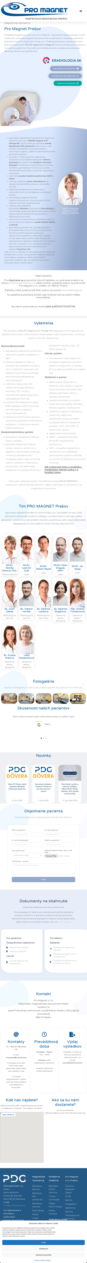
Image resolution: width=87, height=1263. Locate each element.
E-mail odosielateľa (20, 840)
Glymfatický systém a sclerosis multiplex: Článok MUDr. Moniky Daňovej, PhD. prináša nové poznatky (70, 789)
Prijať (43, 1242)
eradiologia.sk (64, 922)
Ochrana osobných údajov (42, 1260)
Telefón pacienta (52, 840)
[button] (81, 11)
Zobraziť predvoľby (43, 1255)
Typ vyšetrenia (18, 851)
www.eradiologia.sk (71, 290)
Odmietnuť (43, 1249)
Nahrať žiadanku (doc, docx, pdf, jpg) (58, 851)
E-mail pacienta (51, 830)
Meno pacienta (18, 830)
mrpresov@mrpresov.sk (23, 283)
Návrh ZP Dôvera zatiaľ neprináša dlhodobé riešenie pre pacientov (17, 786)
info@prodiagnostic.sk (14, 1205)
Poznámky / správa (20, 861)
